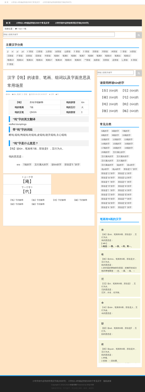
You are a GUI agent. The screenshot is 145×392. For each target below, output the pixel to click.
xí (12, 51)
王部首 (10, 56)
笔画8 (90, 56)
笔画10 (108, 56)
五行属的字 (122, 161)
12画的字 (117, 139)
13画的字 (128, 139)
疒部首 (20, 56)
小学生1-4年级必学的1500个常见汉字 (25, 2)
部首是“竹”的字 (108, 199)
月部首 (105, 51)
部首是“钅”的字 (108, 207)
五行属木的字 (107, 156)
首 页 (6, 2)
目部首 (29, 56)
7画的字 (27, 164)
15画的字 (117, 144)
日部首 (96, 51)
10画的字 (126, 135)
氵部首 (124, 51)
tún (9, 94)
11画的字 (105, 139)
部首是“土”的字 (124, 173)
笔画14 (20, 60)
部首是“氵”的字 (108, 190)
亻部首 (30, 51)
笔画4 (56, 56)
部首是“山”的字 (124, 177)
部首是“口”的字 (108, 173)
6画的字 (115, 131)
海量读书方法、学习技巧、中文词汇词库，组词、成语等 (72, 388)
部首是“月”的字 (108, 186)
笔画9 (99, 56)
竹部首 (48, 56)
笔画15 (30, 60)
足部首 (115, 60)
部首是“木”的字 (124, 186)
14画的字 (105, 144)
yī (17, 51)
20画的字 (105, 152)
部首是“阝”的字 (124, 207)
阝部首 (10, 64)
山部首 (68, 51)
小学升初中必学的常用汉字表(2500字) (57, 2)
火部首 (133, 51)
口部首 (39, 51)
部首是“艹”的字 (124, 199)
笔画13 (10, 60)
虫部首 (97, 60)
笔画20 (78, 60)
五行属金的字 (107, 165)
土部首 (49, 51)
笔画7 (82, 56)
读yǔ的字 (116, 169)
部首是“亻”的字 (130, 169)
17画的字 (105, 148)
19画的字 (129, 148)
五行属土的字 (119, 152)
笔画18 (59, 60)
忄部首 (77, 51)
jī (7, 51)
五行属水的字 (123, 156)
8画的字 (104, 135)
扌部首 (86, 51)
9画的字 (115, 135)
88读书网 (90, 385)
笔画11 (118, 56)
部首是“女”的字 (108, 177)
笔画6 (73, 56)
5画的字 (104, 131)
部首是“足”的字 (124, 203)
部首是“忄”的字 (108, 182)
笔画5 (65, 56)
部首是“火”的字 (124, 190)
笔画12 (127, 56)
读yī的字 (105, 169)
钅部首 (134, 60)
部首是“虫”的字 (108, 203)
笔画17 (49, 60)
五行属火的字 (41, 164)
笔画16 (39, 60)
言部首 (106, 60)
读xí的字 (131, 165)
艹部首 (87, 60)
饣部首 (24, 94)
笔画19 (68, 60)
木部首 (114, 51)
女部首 (58, 51)
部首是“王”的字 (108, 194)
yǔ (23, 51)
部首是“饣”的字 (72, 164)
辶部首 (125, 60)
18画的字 (117, 148)
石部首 (38, 56)
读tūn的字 (56, 164)
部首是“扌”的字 (124, 182)
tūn (20, 29)
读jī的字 (120, 165)
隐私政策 (107, 381)
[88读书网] (24, 12)
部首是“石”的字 (124, 194)
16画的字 (129, 144)
